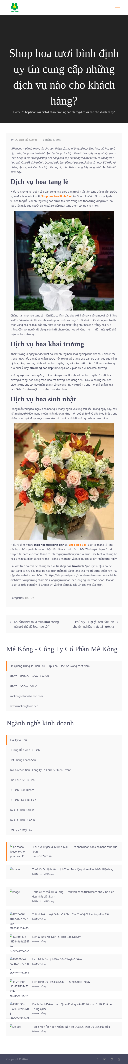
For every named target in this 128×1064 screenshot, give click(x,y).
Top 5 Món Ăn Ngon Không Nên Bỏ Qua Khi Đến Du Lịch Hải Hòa (71, 1026)
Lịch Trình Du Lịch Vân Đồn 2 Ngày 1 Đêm (57, 959)
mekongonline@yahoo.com (26, 696)
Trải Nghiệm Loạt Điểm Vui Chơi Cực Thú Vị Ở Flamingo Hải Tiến (71, 914)
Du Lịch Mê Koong (26, 139)
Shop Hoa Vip (77, 544)
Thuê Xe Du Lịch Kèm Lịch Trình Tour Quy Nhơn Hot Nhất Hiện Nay (72, 869)
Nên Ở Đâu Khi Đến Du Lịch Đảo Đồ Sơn (56, 936)
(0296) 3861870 (40, 676)
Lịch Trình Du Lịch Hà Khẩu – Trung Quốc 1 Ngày (61, 981)
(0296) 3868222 (19, 676)
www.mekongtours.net (24, 706)
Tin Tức (29, 598)
